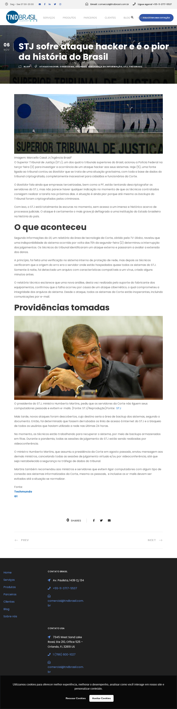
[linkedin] (50, 4)
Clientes (110, 17)
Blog (127, 17)
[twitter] (55, 4)
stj (125, 66)
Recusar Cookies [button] (76, 698)
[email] (40, 4)
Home (31, 17)
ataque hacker (49, 66)
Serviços (49, 17)
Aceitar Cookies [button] (101, 698)
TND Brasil (135, 66)
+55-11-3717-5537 (162, 4)
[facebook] (44, 4)
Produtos (69, 17)
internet (81, 66)
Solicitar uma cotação (156, 17)
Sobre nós (145, 17)
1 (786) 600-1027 (64, 654)
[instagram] (60, 4)
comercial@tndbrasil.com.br (113, 4)
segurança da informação (105, 66)
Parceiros (90, 17)
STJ (119, 408)
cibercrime (67, 66)
